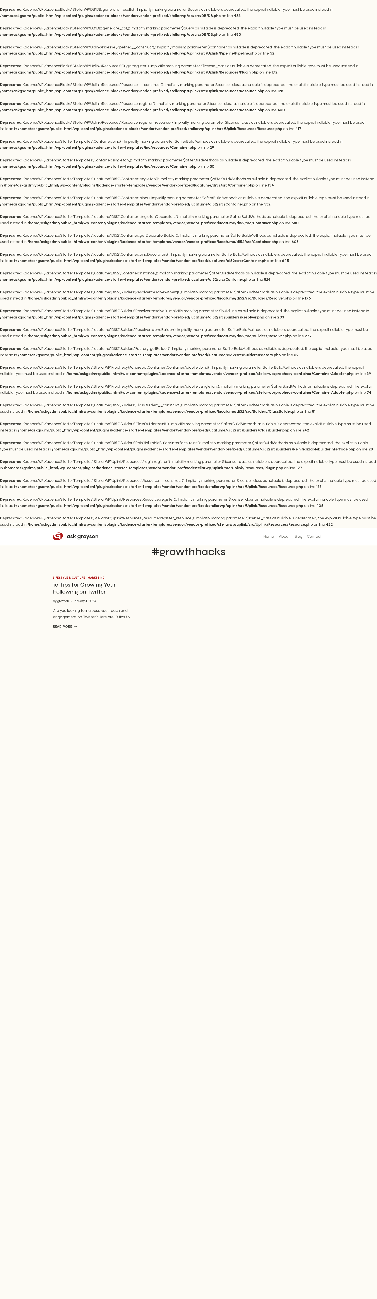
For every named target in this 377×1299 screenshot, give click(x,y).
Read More (65, 626)
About (284, 536)
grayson (63, 601)
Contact (314, 536)
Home (269, 536)
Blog (298, 536)
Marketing (96, 577)
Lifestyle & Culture (69, 577)
